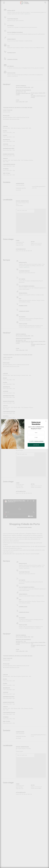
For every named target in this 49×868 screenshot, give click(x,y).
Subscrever (36, 444)
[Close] (46, 421)
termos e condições (39, 441)
